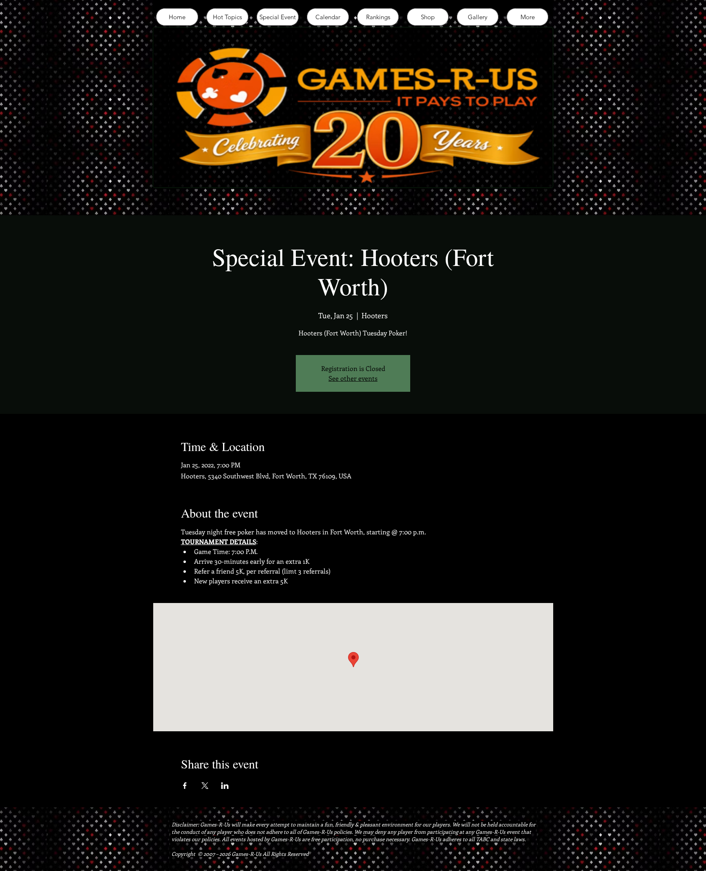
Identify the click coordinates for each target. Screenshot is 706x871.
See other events (353, 378)
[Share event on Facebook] (185, 785)
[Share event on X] (205, 785)
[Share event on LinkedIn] (225, 785)
